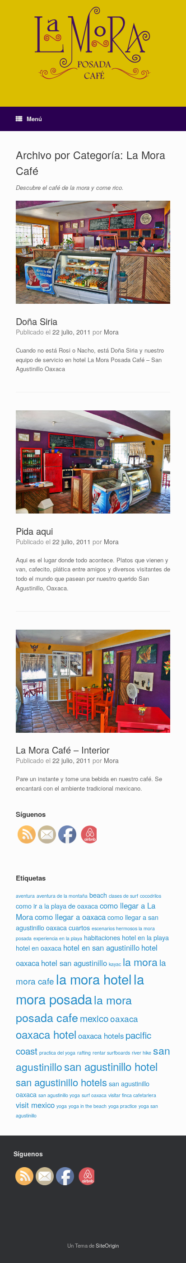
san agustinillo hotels (61, 1082)
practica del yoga (57, 1052)
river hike (141, 1052)
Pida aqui (34, 530)
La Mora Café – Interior (63, 749)
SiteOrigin (107, 1245)
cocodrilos (150, 895)
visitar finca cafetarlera (132, 1095)
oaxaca (124, 1018)
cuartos (79, 927)
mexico (94, 1018)
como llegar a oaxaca (70, 916)
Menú (34, 118)
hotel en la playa (145, 937)
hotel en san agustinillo (101, 947)
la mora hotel (94, 978)
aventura (25, 895)
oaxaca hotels (101, 1035)
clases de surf (123, 895)
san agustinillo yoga (59, 1095)
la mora (140, 961)
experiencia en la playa (57, 938)
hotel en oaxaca (38, 947)
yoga (61, 1106)
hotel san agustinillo (74, 962)
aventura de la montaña (62, 895)
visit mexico (35, 1104)
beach (98, 895)
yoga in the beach (88, 1106)
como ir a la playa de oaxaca (57, 905)
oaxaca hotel (46, 1034)
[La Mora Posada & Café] (93, 46)
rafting (84, 1052)
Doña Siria (36, 321)
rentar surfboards (111, 1052)
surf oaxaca (94, 1095)
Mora (111, 331)
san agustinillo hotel (111, 1066)
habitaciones (102, 937)
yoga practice (122, 1106)
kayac (115, 964)
